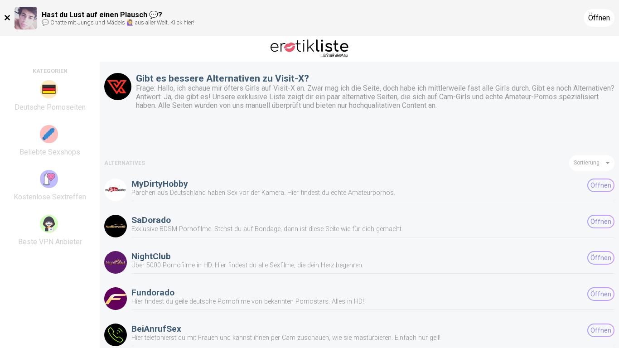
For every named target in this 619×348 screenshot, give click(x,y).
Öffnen (599, 18)
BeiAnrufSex (156, 329)
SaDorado (151, 220)
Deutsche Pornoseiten (50, 107)
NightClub (151, 256)
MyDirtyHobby (159, 184)
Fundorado (152, 292)
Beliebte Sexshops (49, 152)
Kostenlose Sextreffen (50, 197)
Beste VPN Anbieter (50, 241)
